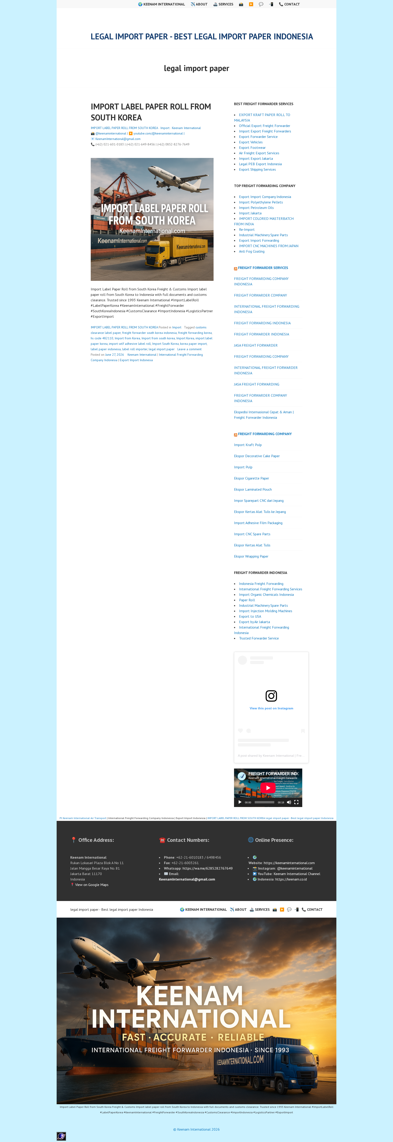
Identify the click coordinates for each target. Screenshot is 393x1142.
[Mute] (289, 802)
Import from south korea (158, 338)
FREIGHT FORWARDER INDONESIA (261, 334)
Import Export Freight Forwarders (265, 131)
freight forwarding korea (195, 333)
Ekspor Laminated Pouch (253, 489)
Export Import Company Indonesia (265, 196)
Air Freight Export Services (259, 153)
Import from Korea (127, 338)
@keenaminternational (111, 133)
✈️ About (199, 4)
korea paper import (193, 344)
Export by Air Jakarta (254, 621)
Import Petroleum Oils (257, 207)
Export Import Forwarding (259, 240)
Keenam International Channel (297, 873)
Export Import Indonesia (136, 360)
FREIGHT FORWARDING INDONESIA (262, 323)
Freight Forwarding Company (265, 433)
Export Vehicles (251, 142)
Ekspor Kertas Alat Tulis (252, 545)
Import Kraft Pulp (248, 444)
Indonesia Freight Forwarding (261, 583)
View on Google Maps (91, 884)
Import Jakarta (250, 213)
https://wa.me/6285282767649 (208, 868)
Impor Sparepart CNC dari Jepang (259, 500)
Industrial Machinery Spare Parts (263, 235)
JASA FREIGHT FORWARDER (256, 345)
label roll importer (134, 349)
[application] (268, 788)
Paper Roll (247, 600)
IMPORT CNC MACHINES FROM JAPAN (268, 246)
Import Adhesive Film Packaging (258, 522)
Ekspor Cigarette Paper (251, 478)
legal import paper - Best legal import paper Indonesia (202, 36)
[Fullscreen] (296, 802)
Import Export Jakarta (256, 158)
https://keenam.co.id (291, 879)
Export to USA (250, 616)
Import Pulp (243, 467)
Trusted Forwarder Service (259, 638)
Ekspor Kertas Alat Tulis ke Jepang (260, 511)
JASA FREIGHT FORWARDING (256, 384)
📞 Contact (289, 4)
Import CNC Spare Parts (252, 534)
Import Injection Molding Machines (265, 611)
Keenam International (186, 128)
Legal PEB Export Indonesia (260, 164)
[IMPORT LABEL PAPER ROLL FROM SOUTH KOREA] (196, 1011)
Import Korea (185, 338)
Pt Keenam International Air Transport (83, 818)
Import (164, 128)
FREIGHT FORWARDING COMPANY (261, 356)
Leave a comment (189, 349)
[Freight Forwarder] (61, 1139)
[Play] (240, 802)
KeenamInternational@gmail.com (118, 139)
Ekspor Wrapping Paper (251, 556)
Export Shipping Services (257, 169)
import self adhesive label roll (130, 344)
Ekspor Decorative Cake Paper (257, 456)
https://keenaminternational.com (289, 862)
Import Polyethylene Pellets (261, 202)
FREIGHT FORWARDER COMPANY (260, 295)
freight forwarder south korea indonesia (149, 333)
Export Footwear (252, 147)
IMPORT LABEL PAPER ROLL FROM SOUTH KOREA (124, 128)
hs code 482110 (102, 338)
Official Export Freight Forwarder (264, 125)
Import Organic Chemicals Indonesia (266, 594)
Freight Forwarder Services (263, 267)
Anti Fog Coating (252, 251)
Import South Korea (165, 344)
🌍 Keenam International (161, 4)
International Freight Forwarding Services (270, 589)
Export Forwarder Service (258, 136)
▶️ (251, 4)
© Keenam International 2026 (196, 1129)
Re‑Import (247, 229)
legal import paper (162, 349)
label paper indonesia (106, 349)
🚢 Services (223, 4)
